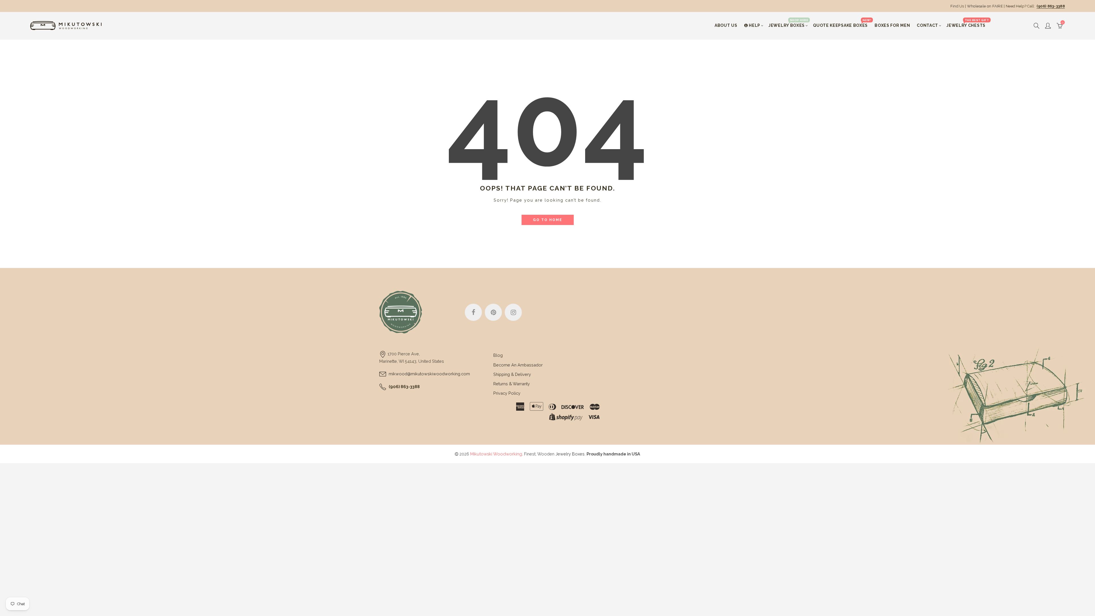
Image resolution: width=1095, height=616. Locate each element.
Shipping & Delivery (512, 374)
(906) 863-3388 (1051, 6)
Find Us (957, 6)
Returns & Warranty (511, 383)
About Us (726, 25)
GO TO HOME (547, 220)
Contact (927, 25)
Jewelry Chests (967, 23)
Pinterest (493, 312)
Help (754, 25)
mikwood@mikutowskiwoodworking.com (429, 373)
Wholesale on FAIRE (985, 6)
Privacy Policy (506, 393)
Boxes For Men (892, 25)
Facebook (473, 312)
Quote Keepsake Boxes (842, 23)
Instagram (513, 312)
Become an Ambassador (518, 364)
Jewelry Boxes (788, 23)
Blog (498, 355)
